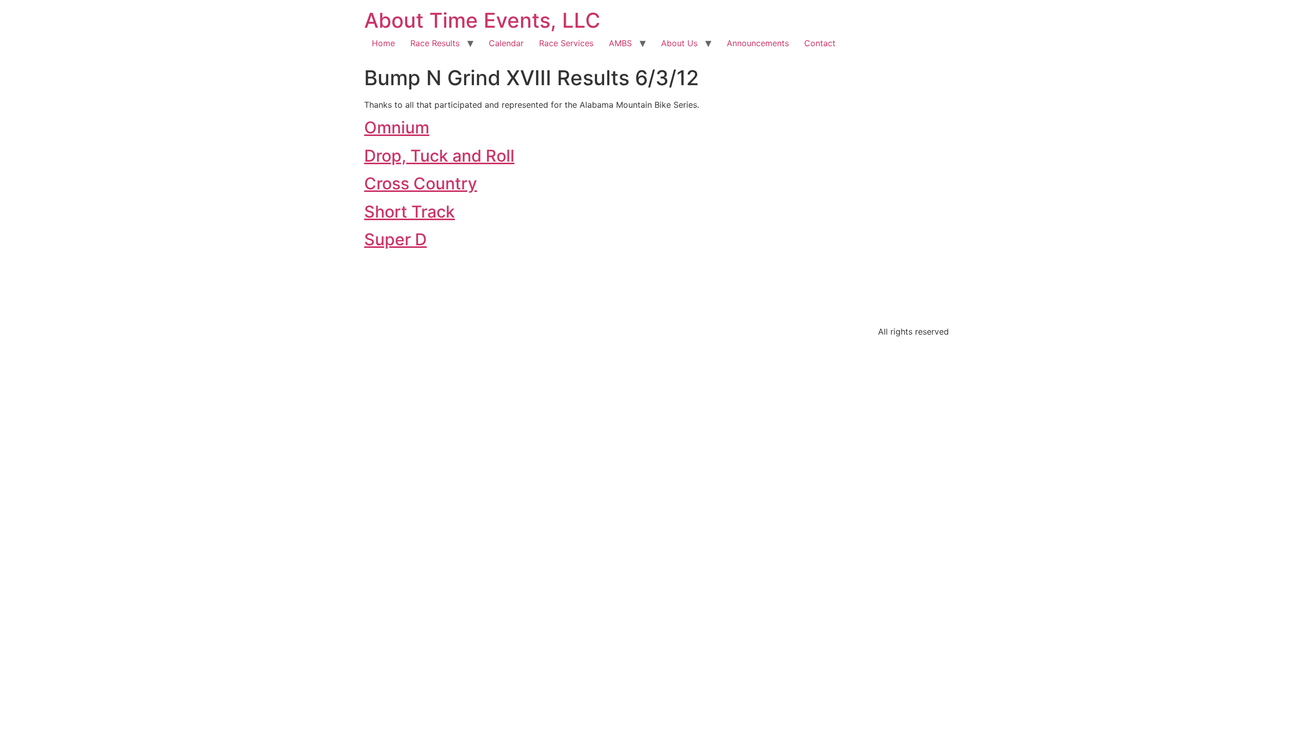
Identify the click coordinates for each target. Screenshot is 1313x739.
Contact (819, 43)
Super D (395, 239)
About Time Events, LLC (482, 20)
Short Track (409, 212)
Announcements (758, 43)
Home (383, 43)
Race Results (435, 43)
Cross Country (420, 183)
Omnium (396, 128)
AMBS (620, 43)
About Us (679, 43)
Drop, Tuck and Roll (439, 156)
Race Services (566, 43)
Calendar (506, 43)
